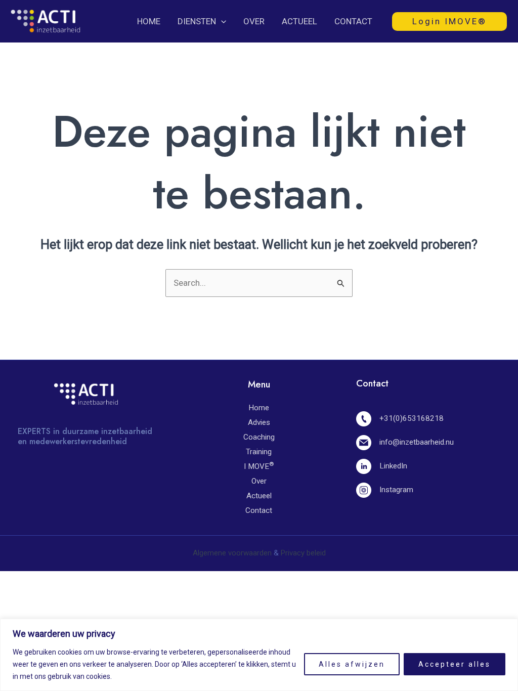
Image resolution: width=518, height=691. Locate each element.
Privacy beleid (303, 552)
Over (254, 21)
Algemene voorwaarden (232, 552)
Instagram (396, 489)
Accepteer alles (454, 664)
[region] (259, 655)
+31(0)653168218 (411, 418)
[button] (221, 21)
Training (259, 451)
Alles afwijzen (352, 664)
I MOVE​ (259, 466)
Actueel (299, 21)
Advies (259, 422)
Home (148, 21)
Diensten (197, 21)
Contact (353, 21)
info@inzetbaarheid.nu (416, 442)
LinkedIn (393, 465)
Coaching (259, 437)
